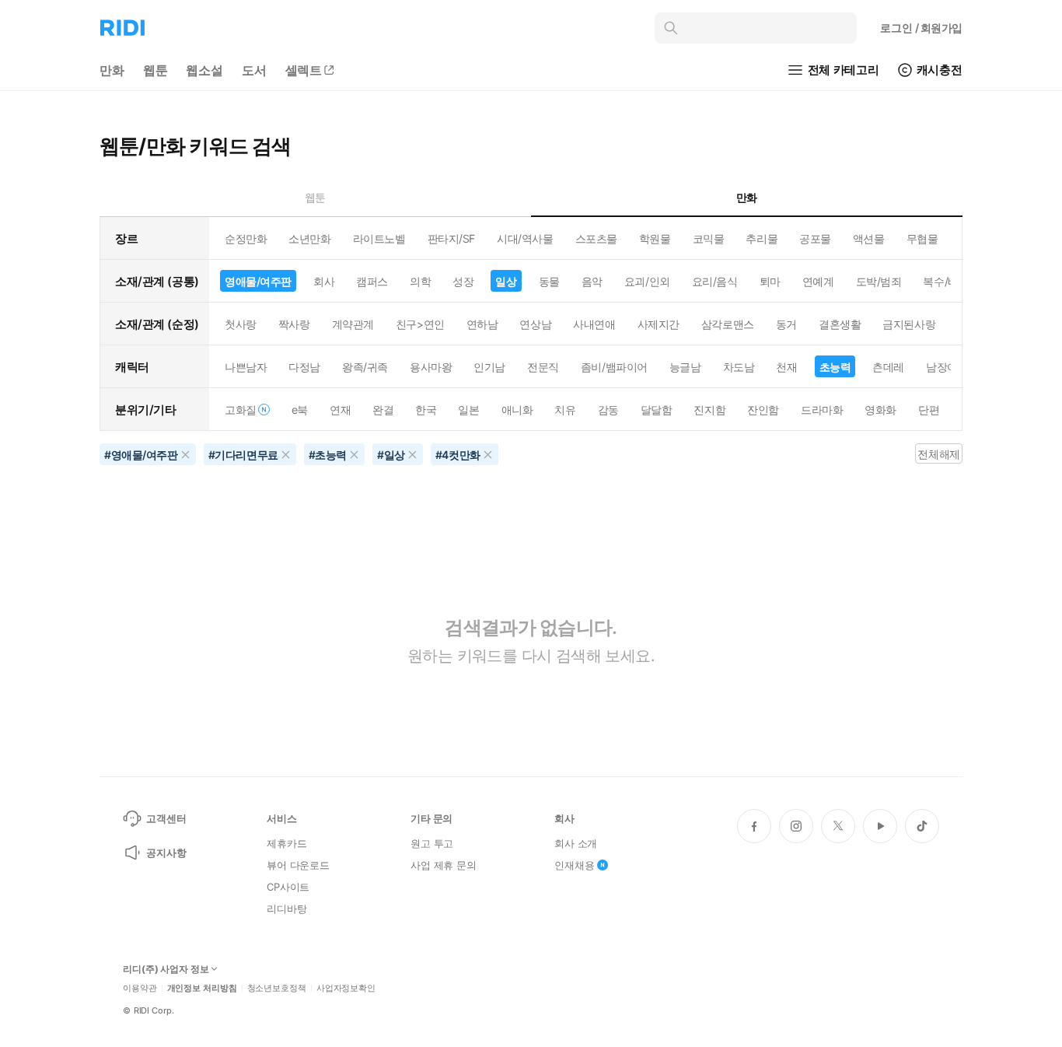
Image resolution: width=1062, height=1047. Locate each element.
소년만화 (309, 238)
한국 (425, 409)
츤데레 (888, 366)
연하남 (482, 324)
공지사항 (166, 852)
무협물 (922, 238)
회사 (323, 281)
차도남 (739, 366)
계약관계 (353, 324)
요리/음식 (715, 281)
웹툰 (155, 70)
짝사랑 (294, 324)
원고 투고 (431, 843)
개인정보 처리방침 (202, 988)
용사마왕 (431, 366)
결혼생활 (840, 324)
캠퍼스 (372, 281)
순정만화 (246, 238)
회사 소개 (575, 843)
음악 (592, 281)
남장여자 (947, 366)
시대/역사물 (525, 238)
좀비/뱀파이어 (614, 366)
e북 (300, 409)
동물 (549, 281)
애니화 (517, 409)
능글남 (685, 366)
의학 (420, 281)
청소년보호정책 (276, 988)
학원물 (655, 238)
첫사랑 (241, 324)
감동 (608, 409)
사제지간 (658, 324)
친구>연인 (420, 324)
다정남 (304, 366)
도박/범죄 (879, 281)
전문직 (543, 366)
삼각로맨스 (727, 324)
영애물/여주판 (258, 281)
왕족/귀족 (365, 366)
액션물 (869, 238)
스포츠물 (596, 238)
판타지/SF (451, 238)
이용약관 (140, 988)
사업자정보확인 (346, 988)
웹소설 (204, 70)
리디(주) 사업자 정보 (166, 969)
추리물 (761, 238)
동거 (786, 324)
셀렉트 (304, 70)
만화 (112, 70)
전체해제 (938, 453)
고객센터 (166, 818)
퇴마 (770, 281)
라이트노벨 (379, 238)
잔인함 (763, 409)
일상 (505, 281)
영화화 (880, 409)
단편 (928, 409)
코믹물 (709, 238)
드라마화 (822, 409)
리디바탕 (286, 908)
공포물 (815, 238)
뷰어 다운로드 (298, 865)
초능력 (835, 366)
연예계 (818, 281)
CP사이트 (288, 887)
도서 (254, 70)
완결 (382, 409)
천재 (786, 366)
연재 (340, 409)
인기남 (489, 366)
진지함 (709, 409)
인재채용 (574, 865)
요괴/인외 (647, 281)
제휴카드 (286, 843)
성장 (462, 281)
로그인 (921, 27)
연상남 (535, 324)
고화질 (241, 409)
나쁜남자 (246, 366)
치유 (564, 409)
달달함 (656, 409)
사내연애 (594, 324)
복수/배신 (946, 281)
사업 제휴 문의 (443, 865)
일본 (468, 409)
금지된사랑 (908, 324)
